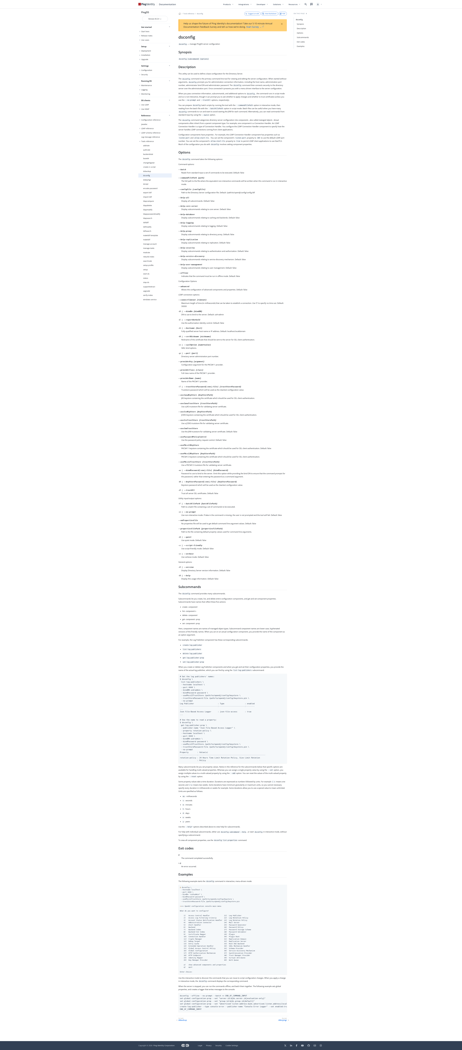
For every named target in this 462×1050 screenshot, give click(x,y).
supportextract (149, 287)
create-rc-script (149, 167)
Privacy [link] (209, 1045)
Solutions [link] (278, 4)
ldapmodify (147, 210)
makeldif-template (150, 235)
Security (144, 74)
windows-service (150, 299)
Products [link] (228, 4)
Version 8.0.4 (154, 19)
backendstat (148, 154)
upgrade (146, 291)
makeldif (146, 239)
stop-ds (146, 282)
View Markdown (270, 14)
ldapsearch (147, 218)
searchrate (147, 261)
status (145, 278)
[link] (146, 4)
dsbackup (147, 171)
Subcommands (303, 37)
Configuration (146, 70)
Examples (301, 46)
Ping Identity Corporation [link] (164, 1045)
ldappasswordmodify (151, 214)
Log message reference (150, 137)
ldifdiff (145, 222)
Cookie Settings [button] (232, 1045)
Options (300, 33)
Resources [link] (294, 4)
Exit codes (301, 42)
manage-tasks (148, 248)
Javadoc (144, 124)
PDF (283, 14)
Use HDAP (145, 109)
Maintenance (146, 85)
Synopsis (300, 24)
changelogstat (148, 163)
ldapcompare (148, 201)
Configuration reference (150, 120)
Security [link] (218, 1045)
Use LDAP (145, 105)
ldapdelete (147, 205)
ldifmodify (147, 227)
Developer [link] (262, 4)
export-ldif (147, 192)
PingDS (145, 12)
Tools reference (147, 141)
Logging (144, 90)
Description (301, 28)
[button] (319, 4)
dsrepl (145, 184)
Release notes (146, 36)
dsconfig (146, 175)
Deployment (146, 51)
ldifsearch (147, 231)
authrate (146, 150)
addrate (146, 145)
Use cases (145, 40)
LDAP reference (147, 128)
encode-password (150, 188)
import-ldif (147, 197)
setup (145, 269)
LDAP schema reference (150, 133)
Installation (145, 55)
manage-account (150, 244)
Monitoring (145, 94)
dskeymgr (147, 180)
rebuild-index (148, 257)
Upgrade (144, 59)
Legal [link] (200, 1045)
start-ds (146, 274)
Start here (145, 31)
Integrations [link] (245, 4)
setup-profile (148, 265)
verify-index (148, 295)
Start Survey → (254, 26)
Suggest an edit (253, 14)
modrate (146, 252)
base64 (146, 158)
